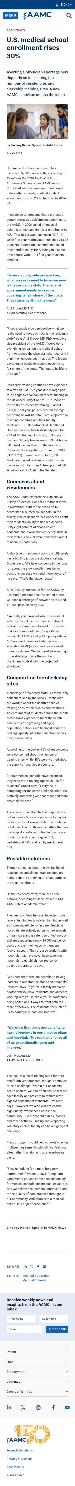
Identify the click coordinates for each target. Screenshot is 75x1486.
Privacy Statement (19, 1459)
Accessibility (15, 1467)
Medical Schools (34, 1280)
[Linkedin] (27, 1266)
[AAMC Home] (37, 16)
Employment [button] (16, 1371)
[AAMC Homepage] (28, 1434)
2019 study (17, 590)
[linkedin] (11, 1407)
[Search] (69, 15)
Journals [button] (13, 1381)
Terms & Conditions (20, 1450)
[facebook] (53, 1407)
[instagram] (38, 1407)
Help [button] (10, 1362)
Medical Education (36, 1276)
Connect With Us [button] (19, 1391)
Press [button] (11, 1352)
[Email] (46, 1266)
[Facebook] (39, 1266)
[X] (33, 1266)
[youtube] (65, 1407)
